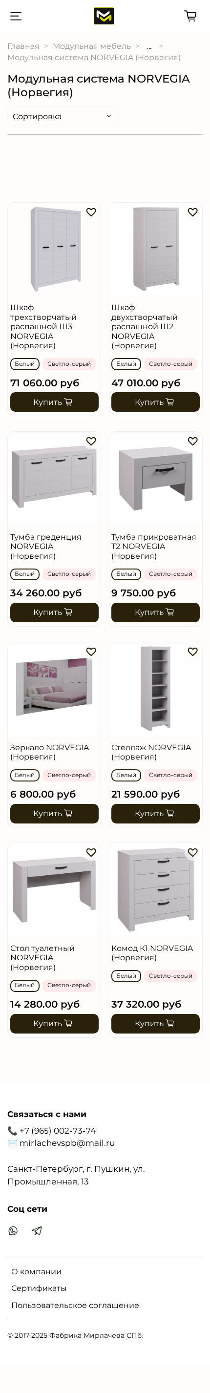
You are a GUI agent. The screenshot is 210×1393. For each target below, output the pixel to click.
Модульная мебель (92, 46)
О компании (36, 1271)
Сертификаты (39, 1288)
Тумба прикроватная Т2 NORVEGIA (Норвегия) (153, 546)
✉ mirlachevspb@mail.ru (61, 1143)
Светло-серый (69, 363)
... (149, 46)
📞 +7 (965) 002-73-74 (51, 1131)
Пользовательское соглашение (75, 1305)
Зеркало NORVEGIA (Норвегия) (49, 752)
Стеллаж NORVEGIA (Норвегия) (151, 752)
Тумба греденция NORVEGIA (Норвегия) (46, 546)
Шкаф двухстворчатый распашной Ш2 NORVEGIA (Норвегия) (144, 326)
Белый (25, 363)
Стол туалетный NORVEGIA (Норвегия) (42, 958)
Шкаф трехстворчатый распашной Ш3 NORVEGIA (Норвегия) (43, 326)
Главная (23, 46)
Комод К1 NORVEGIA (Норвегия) (152, 953)
